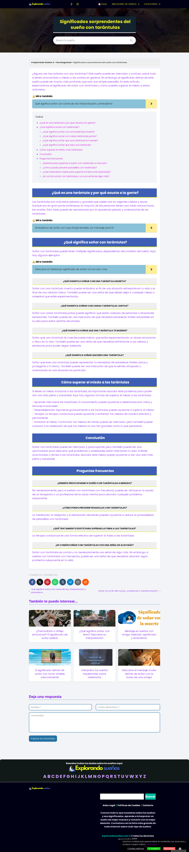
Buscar (150, 797)
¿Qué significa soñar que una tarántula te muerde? (70, 140)
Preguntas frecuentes (51, 158)
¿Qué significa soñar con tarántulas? (59, 127)
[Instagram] (77, 4)
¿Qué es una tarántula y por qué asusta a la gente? (68, 122)
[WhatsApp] (55, 582)
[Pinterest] (47, 582)
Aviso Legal (109, 805)
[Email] (78, 582)
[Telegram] (70, 582)
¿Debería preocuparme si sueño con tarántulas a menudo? (75, 163)
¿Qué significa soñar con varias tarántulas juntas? (70, 136)
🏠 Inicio (102, 4)
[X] (40, 582)
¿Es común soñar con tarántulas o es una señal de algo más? (76, 176)
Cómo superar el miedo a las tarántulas (61, 149)
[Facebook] (71, 4)
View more (152, 844)
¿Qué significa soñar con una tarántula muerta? (69, 131)
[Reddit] (85, 582)
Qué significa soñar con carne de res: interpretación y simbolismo (58, 591)
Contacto (148, 805)
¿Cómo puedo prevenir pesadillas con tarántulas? (70, 167)
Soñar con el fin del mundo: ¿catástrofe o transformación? (128, 590)
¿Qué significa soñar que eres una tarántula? (67, 145)
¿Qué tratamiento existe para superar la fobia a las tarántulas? (77, 171)
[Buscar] (130, 39)
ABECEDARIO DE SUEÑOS (124, 4)
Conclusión (46, 154)
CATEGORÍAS (150, 4)
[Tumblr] (62, 582)
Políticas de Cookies (129, 805)
